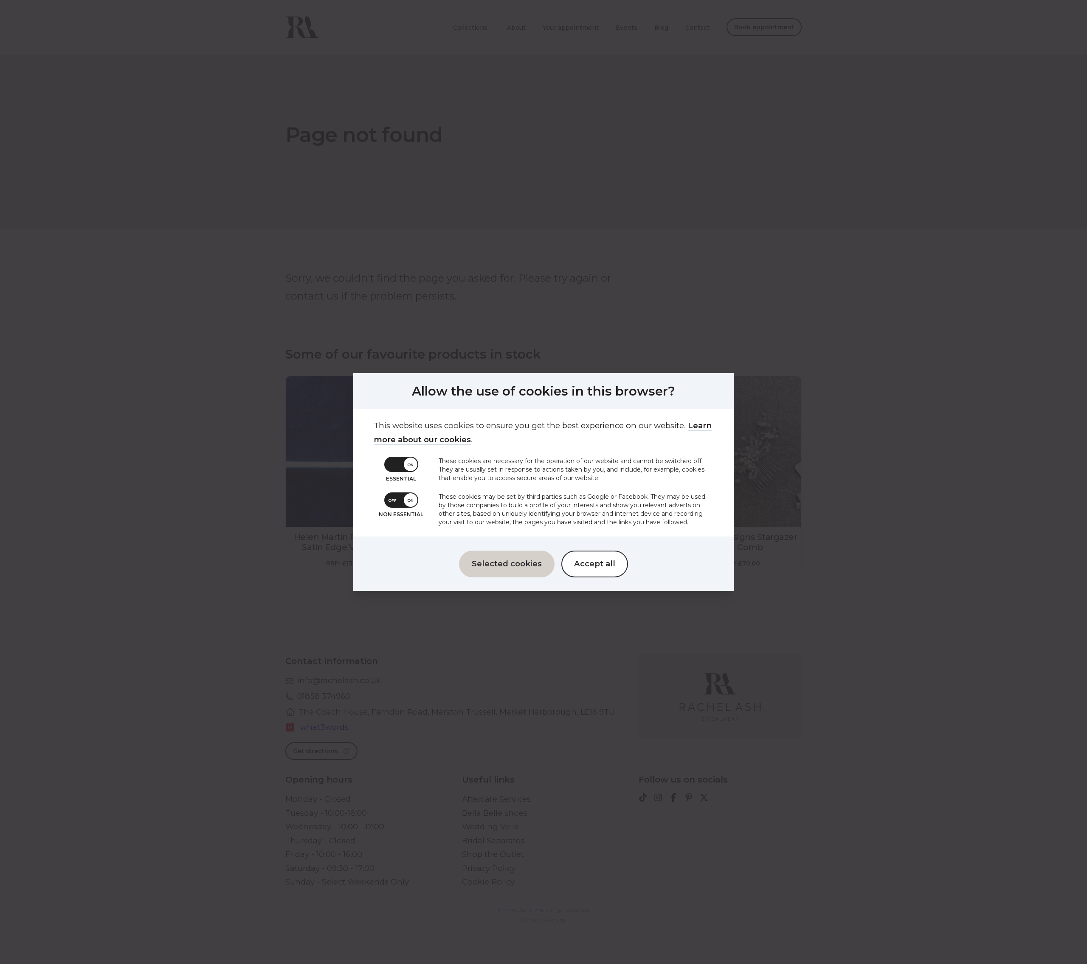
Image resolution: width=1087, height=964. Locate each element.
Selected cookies (507, 563)
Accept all (594, 563)
